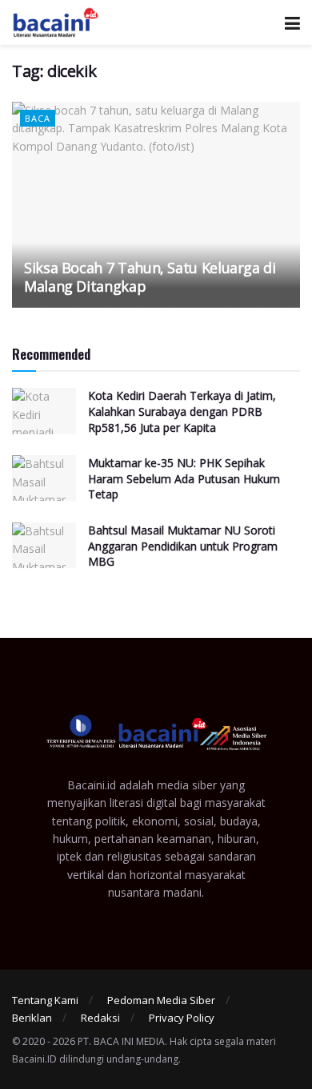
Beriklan (32, 1017)
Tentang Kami (45, 1000)
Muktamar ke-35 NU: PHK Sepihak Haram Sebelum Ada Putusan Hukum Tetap (184, 478)
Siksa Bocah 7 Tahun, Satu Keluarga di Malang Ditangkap (150, 277)
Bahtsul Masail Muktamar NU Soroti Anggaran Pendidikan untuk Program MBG (183, 545)
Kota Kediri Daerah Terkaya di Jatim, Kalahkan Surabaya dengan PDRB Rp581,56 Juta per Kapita (182, 411)
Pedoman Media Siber (161, 1000)
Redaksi (100, 1017)
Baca (37, 118)
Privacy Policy (181, 1017)
